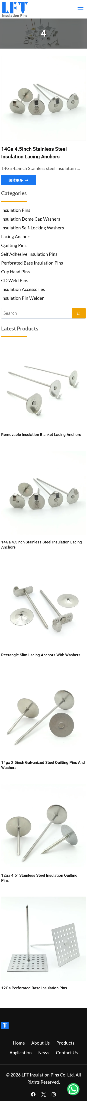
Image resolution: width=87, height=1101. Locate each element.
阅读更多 (22, 181)
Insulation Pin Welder (22, 298)
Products (65, 1042)
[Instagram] (53, 1094)
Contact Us (67, 1052)
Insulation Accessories (23, 289)
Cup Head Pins (15, 271)
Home (19, 1042)
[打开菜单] (80, 9)
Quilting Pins (13, 245)
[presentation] (43, 98)
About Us (40, 1042)
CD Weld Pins (14, 280)
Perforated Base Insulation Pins (32, 262)
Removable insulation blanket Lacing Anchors (41, 434)
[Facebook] (33, 1094)
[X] (43, 1094)
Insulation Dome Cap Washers (30, 219)
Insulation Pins (15, 210)
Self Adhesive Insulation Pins (29, 254)
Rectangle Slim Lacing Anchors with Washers (41, 655)
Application (21, 1052)
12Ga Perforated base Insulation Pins (34, 988)
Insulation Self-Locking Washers (32, 227)
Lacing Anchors (16, 236)
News (43, 1052)
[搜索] (79, 313)
